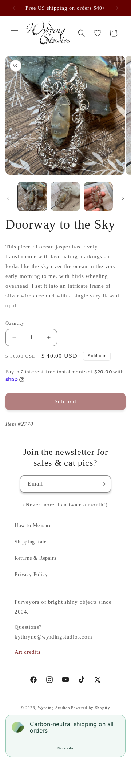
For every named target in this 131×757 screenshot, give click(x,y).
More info (65, 748)
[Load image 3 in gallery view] (98, 196)
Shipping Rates (31, 542)
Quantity (14, 323)
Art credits (28, 652)
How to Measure (33, 525)
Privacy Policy (31, 574)
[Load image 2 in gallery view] (65, 196)
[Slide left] (8, 198)
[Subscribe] (103, 484)
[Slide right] (123, 198)
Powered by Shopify (90, 707)
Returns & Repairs (35, 558)
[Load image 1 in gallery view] (32, 196)
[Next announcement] (118, 8)
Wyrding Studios (54, 707)
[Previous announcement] (13, 8)
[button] (15, 33)
